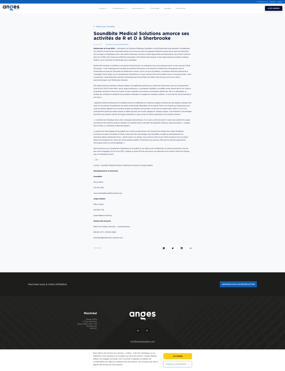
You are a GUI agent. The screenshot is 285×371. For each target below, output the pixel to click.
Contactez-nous (262, 1)
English (280, 1)
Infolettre (273, 1)
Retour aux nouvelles (105, 26)
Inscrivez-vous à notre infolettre (238, 284)
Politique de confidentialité (176, 364)
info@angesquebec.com (142, 341)
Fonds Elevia (180, 8)
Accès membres (274, 8)
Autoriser (177, 356)
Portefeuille (154, 8)
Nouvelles (167, 8)
